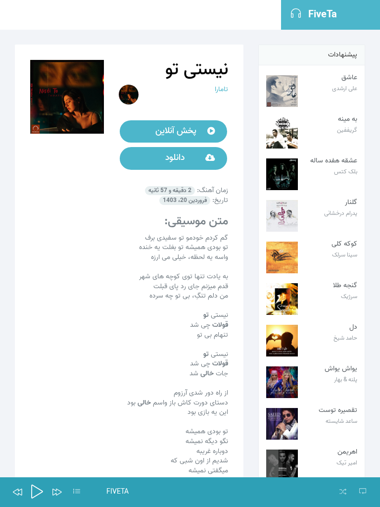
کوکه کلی (344, 244)
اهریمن (347, 451)
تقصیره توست (338, 410)
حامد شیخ (345, 338)
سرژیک (349, 296)
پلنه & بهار (345, 379)
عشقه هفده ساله (333, 160)
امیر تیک (346, 462)
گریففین (347, 130)
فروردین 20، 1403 (185, 200)
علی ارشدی (344, 88)
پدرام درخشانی (340, 213)
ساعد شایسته (341, 421)
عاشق (349, 77)
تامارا (221, 89)
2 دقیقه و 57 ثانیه (169, 190)
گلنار (351, 202)
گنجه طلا (345, 285)
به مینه (347, 119)
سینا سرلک (344, 254)
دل (353, 327)
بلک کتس (345, 171)
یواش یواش (341, 368)
